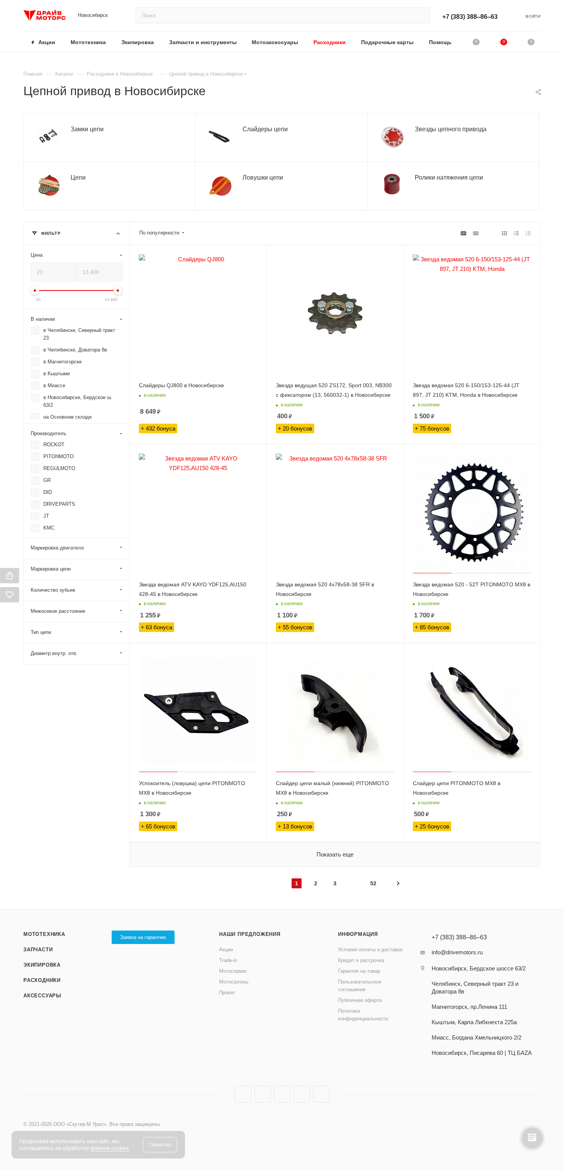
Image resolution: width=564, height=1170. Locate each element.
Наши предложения (249, 934)
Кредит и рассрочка (361, 960)
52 (373, 883)
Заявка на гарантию (143, 937)
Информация (358, 934)
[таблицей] (528, 233)
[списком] (516, 233)
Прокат (227, 992)
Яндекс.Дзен (302, 1094)
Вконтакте (243, 1094)
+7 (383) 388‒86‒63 (470, 16)
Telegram (262, 1094)
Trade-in (228, 960)
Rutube (282, 1094)
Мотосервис (233, 971)
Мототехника (44, 934)
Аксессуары (42, 995)
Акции (226, 949)
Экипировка (42, 965)
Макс (321, 1094)
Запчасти (38, 949)
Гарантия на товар (359, 971)
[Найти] (420, 15)
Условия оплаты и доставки (370, 949)
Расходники (42, 980)
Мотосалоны (233, 982)
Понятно (160, 1145)
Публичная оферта (360, 1000)
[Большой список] (475, 233)
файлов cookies (110, 1148)
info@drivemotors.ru (457, 952)
